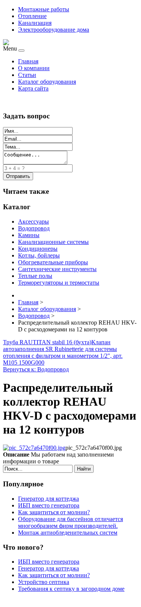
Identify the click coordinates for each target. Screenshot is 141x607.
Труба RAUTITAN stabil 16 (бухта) (47, 342)
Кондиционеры (38, 248)
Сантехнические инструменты (57, 269)
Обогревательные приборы (53, 262)
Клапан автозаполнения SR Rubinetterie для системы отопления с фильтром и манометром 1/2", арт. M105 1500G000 (63, 352)
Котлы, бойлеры (39, 255)
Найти (84, 469)
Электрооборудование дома (53, 29)
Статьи (27, 75)
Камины (28, 235)
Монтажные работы (43, 9)
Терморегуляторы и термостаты (58, 282)
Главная (28, 61)
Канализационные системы (53, 242)
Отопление (32, 16)
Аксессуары (33, 221)
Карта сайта (33, 88)
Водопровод (34, 228)
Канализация (35, 23)
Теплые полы (35, 276)
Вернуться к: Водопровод (36, 369)
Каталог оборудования (47, 81)
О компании (34, 68)
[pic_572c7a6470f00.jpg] (34, 448)
